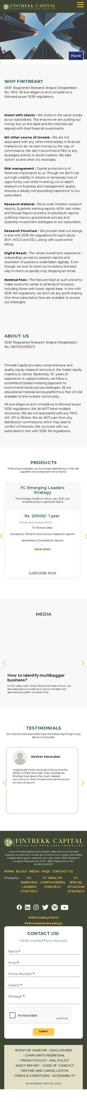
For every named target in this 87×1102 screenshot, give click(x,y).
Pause (76, 56)
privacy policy (34, 1060)
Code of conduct (58, 1065)
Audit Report (28, 1065)
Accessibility (64, 1076)
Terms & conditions (32, 1076)
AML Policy (59, 1060)
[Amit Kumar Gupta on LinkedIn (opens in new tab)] (27, 907)
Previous (5, 663)
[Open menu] (80, 4)
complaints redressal (45, 1055)
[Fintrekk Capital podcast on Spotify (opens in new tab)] (55, 907)
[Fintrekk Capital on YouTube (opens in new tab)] (64, 907)
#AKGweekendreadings (43, 923)
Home (9, 871)
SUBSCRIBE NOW (42, 573)
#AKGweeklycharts (43, 917)
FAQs (45, 871)
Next (84, 663)
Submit (43, 1031)
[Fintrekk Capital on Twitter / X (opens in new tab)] (45, 907)
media (34, 871)
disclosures (61, 1050)
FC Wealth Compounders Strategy (52, 882)
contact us (62, 871)
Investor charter (31, 1050)
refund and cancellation (45, 1071)
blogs (21, 871)
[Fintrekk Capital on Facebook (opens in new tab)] (19, 907)
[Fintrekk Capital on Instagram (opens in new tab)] (36, 907)
